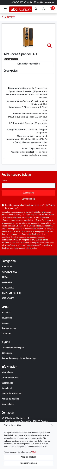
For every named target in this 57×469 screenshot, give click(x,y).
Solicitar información (30, 64)
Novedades (7, 318)
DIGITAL (5, 277)
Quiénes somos (9, 328)
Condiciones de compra (13, 348)
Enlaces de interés (10, 378)
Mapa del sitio (8, 404)
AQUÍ (33, 452)
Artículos (6, 313)
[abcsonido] (20, 9)
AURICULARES (8, 288)
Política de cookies (10, 399)
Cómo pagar (7, 353)
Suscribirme (28, 193)
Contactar (6, 334)
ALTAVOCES (7, 267)
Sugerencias (7, 383)
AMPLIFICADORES (9, 272)
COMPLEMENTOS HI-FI (11, 293)
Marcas (5, 323)
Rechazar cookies (28, 463)
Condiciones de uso (34, 205)
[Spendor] (11, 59)
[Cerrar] (52, 425)
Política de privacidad (11, 394)
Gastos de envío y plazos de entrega (19, 358)
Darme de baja (28, 199)
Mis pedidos (7, 372)
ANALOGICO (7, 283)
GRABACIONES (8, 298)
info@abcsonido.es (45, 2)
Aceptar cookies (28, 457)
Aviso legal (7, 388)
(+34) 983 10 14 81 (23, 2)
